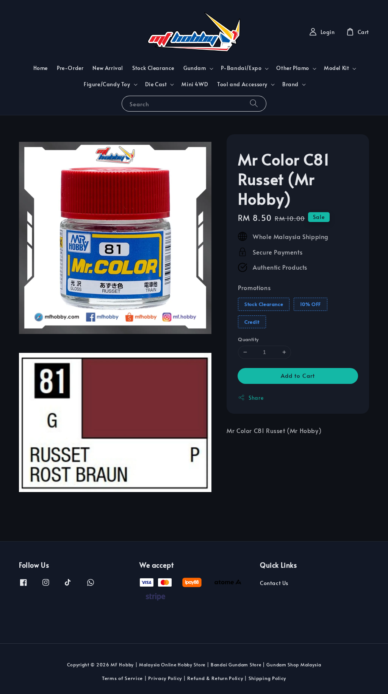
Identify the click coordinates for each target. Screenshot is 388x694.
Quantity (248, 339)
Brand (290, 84)
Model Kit (336, 68)
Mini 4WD (194, 84)
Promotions (254, 287)
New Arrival (107, 67)
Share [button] (256, 397)
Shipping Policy (267, 678)
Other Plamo (292, 68)
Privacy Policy (165, 678)
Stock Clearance (153, 67)
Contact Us (274, 583)
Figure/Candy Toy (107, 84)
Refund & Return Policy (215, 678)
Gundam (194, 68)
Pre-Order (70, 67)
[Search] (254, 103)
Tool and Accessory (242, 84)
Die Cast (156, 84)
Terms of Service (122, 678)
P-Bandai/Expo (241, 68)
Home (40, 67)
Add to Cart (298, 375)
